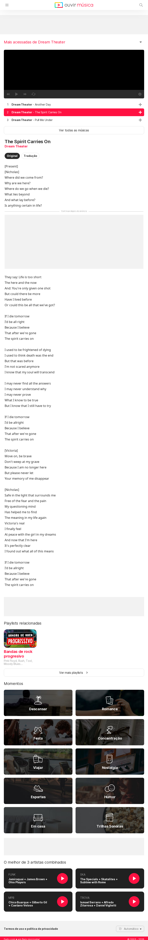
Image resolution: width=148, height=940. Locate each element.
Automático (131, 928)
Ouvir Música (74, 5)
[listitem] (74, 104)
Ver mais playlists (71, 673)
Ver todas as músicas (74, 130)
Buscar (141, 5)
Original (12, 155)
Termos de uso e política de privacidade (31, 928)
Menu (7, 5)
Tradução (30, 155)
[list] (74, 112)
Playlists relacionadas (22, 623)
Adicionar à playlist (140, 104)
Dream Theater (16, 146)
